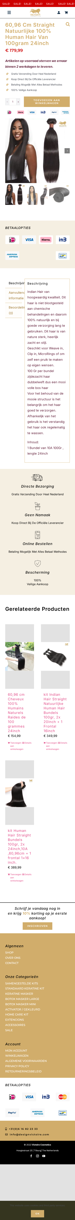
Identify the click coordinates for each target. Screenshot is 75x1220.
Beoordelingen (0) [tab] (15, 310)
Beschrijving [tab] (15, 283)
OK (37, 1213)
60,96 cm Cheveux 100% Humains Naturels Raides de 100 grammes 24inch (17, 712)
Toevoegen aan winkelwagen (46, 102)
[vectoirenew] (35, 10)
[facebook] (31, 1156)
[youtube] (43, 1156)
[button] (68, 23)
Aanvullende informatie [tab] (15, 295)
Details (28, 742)
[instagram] (37, 1156)
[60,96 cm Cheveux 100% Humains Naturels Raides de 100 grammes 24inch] (19, 656)
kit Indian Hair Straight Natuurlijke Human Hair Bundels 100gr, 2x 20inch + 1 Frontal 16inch (55, 712)
